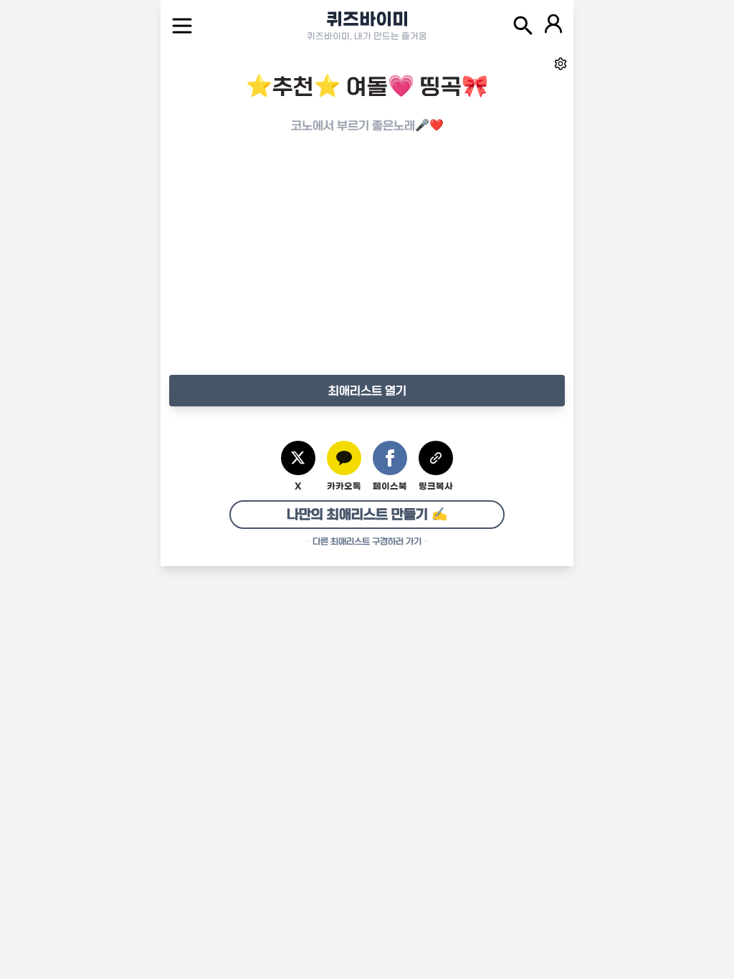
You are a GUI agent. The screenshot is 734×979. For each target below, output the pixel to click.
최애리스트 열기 (367, 390)
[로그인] (553, 25)
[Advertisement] (367, 268)
